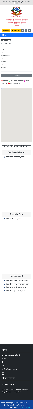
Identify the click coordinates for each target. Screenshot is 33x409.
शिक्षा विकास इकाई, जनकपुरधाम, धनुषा (17, 284)
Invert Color (16, 30)
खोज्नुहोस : (4, 68)
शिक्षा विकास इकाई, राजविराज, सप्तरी (17, 280)
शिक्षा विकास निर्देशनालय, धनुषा (15, 157)
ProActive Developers (24, 407)
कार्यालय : (3, 62)
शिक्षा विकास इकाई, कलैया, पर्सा (15, 291)
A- (23, 30)
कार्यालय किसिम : (5, 56)
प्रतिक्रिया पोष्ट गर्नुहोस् (15, 1)
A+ (29, 30)
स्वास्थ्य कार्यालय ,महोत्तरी (17, 23)
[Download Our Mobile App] (3, 374)
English (21, 3)
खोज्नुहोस (17, 75)
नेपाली (11, 3)
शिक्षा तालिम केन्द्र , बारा (13, 219)
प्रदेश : (3, 50)
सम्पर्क (5, 1)
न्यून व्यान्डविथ (6, 30)
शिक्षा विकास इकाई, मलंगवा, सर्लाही (16, 287)
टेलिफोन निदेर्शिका (26, 1)
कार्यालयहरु (8, 43)
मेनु (5, 35)
